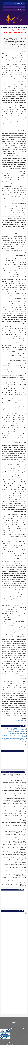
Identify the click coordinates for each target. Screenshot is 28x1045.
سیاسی (16, 1028)
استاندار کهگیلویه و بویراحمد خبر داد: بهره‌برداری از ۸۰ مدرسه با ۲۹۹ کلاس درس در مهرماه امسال (14, 848)
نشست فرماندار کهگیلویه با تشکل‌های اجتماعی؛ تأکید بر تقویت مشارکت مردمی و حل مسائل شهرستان (15, 875)
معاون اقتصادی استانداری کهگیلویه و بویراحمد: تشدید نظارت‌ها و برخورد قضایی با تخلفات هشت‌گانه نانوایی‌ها (14, 838)
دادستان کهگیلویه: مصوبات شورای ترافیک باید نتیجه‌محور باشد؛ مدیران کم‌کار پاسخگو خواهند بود (15, 861)
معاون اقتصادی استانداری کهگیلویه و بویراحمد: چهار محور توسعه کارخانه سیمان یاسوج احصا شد (14, 845)
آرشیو (14, 10)
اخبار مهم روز (20, 1028)
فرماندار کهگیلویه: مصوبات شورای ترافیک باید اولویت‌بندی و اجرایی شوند (14, 865)
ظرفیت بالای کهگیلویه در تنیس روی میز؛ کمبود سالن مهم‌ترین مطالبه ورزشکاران (14, 828)
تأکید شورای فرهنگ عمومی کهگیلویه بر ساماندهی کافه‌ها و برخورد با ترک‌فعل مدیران (14, 823)
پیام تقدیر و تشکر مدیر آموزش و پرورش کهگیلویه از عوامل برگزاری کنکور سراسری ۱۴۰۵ (14, 783)
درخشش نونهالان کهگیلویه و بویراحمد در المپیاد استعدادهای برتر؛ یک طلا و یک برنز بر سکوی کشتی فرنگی (14, 794)
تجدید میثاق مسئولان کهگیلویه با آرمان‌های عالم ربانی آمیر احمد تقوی (14, 871)
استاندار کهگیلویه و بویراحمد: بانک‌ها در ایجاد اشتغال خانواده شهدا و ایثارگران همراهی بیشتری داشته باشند (14, 851)
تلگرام (17, 10)
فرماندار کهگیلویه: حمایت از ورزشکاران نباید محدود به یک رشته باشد (14, 813)
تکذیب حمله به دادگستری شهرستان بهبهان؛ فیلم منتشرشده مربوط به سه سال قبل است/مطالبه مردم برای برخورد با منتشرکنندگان (14, 797)
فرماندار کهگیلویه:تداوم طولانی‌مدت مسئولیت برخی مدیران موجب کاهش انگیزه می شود (14, 811)
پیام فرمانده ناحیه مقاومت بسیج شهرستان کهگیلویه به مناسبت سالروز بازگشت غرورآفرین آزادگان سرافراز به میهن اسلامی (14, 858)
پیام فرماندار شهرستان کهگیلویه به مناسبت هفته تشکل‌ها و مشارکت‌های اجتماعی (16, 868)
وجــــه (4, 1044)
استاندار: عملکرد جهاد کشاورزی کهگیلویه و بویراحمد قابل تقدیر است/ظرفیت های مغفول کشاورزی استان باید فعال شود (15, 729)
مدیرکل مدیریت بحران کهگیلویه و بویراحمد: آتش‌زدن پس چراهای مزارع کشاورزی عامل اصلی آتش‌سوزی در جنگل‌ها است (15, 842)
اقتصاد (9, 1028)
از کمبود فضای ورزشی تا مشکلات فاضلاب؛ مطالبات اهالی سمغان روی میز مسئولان (14, 791)
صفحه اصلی (25, 1028)
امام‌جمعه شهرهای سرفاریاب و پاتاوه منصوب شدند (17, 733)
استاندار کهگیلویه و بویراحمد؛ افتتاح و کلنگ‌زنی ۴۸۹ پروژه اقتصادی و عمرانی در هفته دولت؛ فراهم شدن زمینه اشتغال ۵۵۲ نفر (14, 804)
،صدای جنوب (23, 720)
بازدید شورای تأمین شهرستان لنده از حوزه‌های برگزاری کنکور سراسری (14, 825)
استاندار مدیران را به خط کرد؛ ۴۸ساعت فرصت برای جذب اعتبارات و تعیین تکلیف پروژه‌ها (14, 884)
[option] (14, 753)
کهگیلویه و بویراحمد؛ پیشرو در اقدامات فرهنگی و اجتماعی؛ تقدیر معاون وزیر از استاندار (14, 807)
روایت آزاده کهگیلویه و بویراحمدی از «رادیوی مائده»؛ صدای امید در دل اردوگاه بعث (14, 835)
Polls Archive (23, 753)
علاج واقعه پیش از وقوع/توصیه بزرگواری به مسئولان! (16, 731)
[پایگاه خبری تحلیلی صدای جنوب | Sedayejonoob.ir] (14, 18)
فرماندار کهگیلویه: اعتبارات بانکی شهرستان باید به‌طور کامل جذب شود (14, 816)
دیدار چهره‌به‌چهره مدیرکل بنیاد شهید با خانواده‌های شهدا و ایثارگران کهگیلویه (14, 819)
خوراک (21, 10)
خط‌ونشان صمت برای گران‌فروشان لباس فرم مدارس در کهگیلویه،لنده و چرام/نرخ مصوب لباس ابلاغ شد (14, 878)
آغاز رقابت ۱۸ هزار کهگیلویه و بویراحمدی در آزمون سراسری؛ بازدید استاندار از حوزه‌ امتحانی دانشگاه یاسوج (14, 801)
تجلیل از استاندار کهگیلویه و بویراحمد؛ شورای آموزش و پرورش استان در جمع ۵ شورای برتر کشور (14, 855)
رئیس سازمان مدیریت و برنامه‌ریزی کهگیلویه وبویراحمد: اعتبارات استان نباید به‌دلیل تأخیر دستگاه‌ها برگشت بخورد (14, 881)
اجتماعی (12, 1028)
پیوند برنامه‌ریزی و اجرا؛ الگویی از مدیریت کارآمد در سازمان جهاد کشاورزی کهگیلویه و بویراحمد (14, 832)
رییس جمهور (17, 720)
